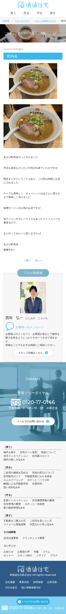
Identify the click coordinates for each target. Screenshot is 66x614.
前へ (28, 260)
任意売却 (37, 483)
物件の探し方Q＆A (14, 459)
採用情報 (38, 582)
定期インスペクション (16, 500)
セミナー (8, 555)
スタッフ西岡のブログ (45, 20)
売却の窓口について (43, 472)
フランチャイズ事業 (33, 538)
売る (26, 13)
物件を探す (10, 452)
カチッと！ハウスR (38, 480)
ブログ (54, 555)
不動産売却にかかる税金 (38, 476)
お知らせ (8, 551)
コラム (46, 551)
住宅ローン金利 (28, 452)
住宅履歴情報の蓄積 (43, 500)
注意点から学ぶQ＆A (41, 524)
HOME (6, 20)
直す (53, 13)
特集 (36, 551)
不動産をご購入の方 (15, 520)
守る (39, 13)
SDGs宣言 (11, 587)
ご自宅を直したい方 (41, 520)
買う (13, 13)
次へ (37, 260)
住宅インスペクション (16, 455)
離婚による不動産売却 (16, 483)
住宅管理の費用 (12, 504)
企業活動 (52, 582)
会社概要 (10, 582)
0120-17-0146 (21, 607)
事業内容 (24, 582)
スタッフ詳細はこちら (30, 352)
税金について (48, 452)
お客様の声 (23, 551)
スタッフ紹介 (24, 555)
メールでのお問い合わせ (34, 601)
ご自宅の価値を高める (16, 472)
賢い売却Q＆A (12, 487)
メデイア (41, 555)
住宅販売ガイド (12, 476)
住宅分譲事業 (11, 538)
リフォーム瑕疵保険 (15, 524)
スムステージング (13, 480)
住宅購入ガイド (40, 455)
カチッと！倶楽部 (35, 504)
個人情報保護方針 (31, 587)
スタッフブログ (22, 20)
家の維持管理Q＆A (14, 507)
